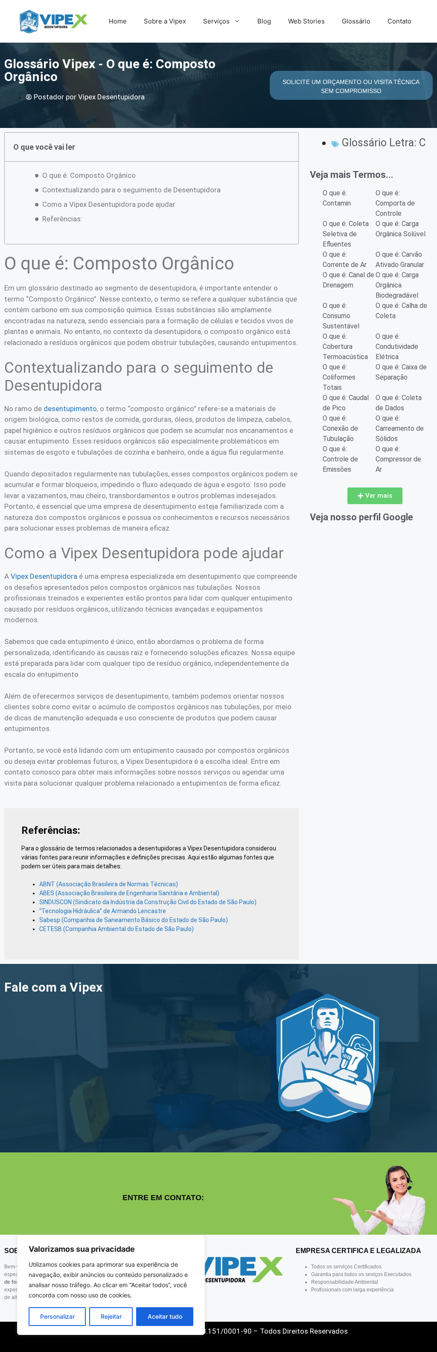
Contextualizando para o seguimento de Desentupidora (131, 190)
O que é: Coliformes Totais (339, 377)
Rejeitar (111, 1316)
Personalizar (57, 1316)
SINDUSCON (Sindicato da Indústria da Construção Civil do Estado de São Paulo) (147, 902)
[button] (374, 495)
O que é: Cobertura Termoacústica (345, 346)
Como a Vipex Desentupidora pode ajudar (108, 204)
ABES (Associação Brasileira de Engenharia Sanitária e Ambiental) (129, 893)
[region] (111, 1285)
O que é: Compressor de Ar (398, 459)
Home (118, 21)
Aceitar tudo (165, 1316)
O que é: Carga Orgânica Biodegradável (397, 285)
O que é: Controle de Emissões (340, 459)
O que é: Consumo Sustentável (341, 316)
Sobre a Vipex (165, 21)
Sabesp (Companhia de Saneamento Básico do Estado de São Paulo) (133, 920)
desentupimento (70, 408)
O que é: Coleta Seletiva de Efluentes (346, 234)
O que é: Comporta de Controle (395, 203)
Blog (264, 21)
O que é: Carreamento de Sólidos (400, 428)
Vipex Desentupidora (44, 576)
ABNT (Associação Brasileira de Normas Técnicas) (108, 884)
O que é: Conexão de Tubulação (340, 428)
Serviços (216, 21)
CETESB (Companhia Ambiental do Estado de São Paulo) (116, 929)
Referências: (62, 219)
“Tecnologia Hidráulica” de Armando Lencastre (102, 911)
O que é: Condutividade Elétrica (397, 346)
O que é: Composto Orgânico (89, 175)
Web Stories (306, 21)
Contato (399, 21)
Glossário (356, 21)
